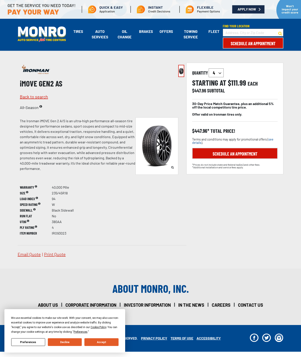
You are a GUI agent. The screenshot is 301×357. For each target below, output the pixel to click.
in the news (191, 305)
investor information (147, 305)
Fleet (213, 31)
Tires (78, 31)
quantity (200, 72)
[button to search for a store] (280, 32)
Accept (101, 342)
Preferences (28, 342)
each (253, 83)
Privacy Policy (154, 338)
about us (48, 305)
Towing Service (191, 34)
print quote (55, 254)
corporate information (90, 305)
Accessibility (209, 338)
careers (221, 305)
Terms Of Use (182, 338)
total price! (222, 130)
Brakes (146, 31)
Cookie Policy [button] (98, 327)
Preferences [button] (80, 331)
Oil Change (125, 34)
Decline (64, 342)
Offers (166, 31)
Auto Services (100, 34)
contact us (250, 305)
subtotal (216, 90)
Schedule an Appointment (253, 43)
